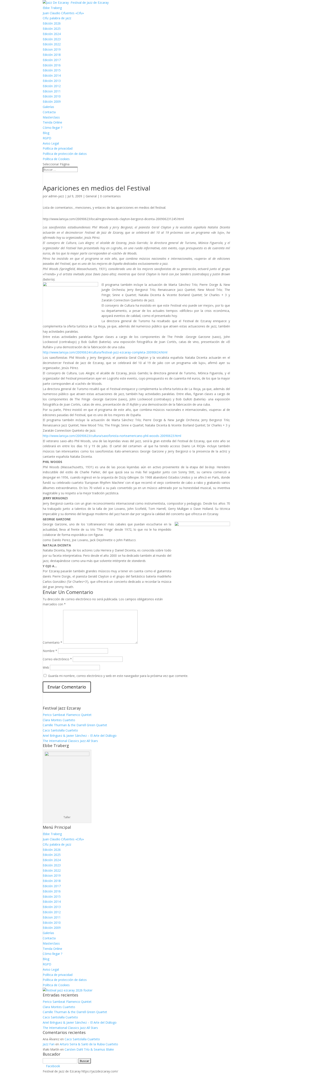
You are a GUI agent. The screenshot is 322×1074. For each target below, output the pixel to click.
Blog (46, 133)
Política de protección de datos (65, 154)
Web (46, 667)
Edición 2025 (52, 28)
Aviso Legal (51, 143)
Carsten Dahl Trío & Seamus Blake (89, 1049)
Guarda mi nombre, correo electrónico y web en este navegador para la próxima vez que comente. (118, 676)
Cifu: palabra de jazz (57, 18)
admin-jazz (56, 196)
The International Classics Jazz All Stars (70, 741)
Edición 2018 (52, 55)
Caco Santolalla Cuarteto (60, 730)
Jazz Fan (49, 1044)
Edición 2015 (52, 70)
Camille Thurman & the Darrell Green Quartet (75, 725)
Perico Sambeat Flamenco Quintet (67, 715)
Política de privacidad (58, 148)
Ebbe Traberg (52, 8)
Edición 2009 (52, 101)
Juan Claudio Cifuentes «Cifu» (63, 13)
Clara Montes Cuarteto (59, 720)
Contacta (49, 112)
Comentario (52, 642)
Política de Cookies (56, 159)
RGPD (47, 138)
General (91, 196)
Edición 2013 (52, 81)
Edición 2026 (52, 23)
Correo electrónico (57, 659)
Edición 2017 (52, 60)
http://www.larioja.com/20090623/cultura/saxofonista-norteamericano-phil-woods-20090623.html (112, 436)
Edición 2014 (52, 75)
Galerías (48, 107)
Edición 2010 (52, 96)
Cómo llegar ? (52, 127)
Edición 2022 (52, 44)
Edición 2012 (52, 86)
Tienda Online (52, 122)
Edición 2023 (52, 39)
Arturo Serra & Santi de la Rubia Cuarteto (89, 1044)
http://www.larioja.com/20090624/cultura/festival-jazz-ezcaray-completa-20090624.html (105, 352)
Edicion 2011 (52, 91)
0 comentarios (110, 196)
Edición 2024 (52, 34)
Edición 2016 (52, 65)
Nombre (50, 651)
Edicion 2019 (52, 49)
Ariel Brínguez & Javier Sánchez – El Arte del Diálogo (80, 735)
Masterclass (51, 117)
